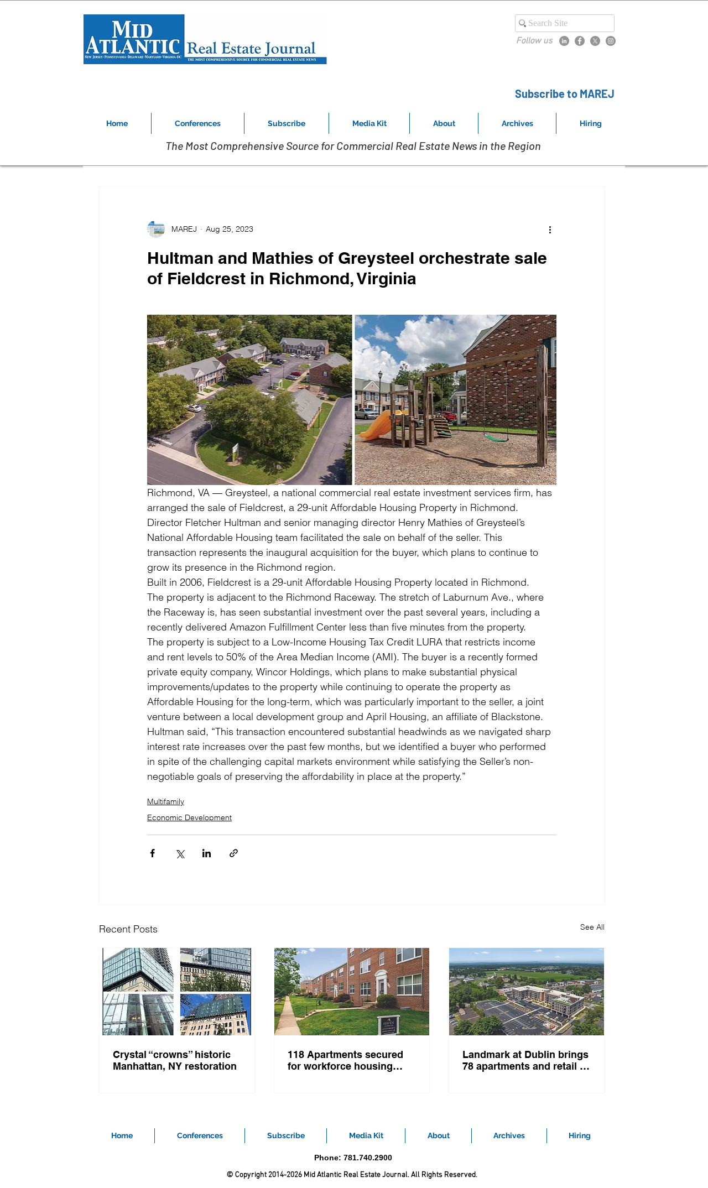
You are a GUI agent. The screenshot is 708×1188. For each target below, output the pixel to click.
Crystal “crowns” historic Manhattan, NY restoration (175, 1060)
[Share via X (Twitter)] (179, 853)
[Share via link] (233, 853)
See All (592, 927)
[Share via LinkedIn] (206, 853)
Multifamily (165, 801)
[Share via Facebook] (152, 853)
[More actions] (549, 229)
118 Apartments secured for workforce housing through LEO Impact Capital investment (345, 1060)
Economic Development (189, 817)
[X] (595, 41)
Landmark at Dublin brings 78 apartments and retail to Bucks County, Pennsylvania (525, 1060)
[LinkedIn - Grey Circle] (564, 41)
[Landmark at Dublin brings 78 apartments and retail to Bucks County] (526, 991)
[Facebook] (580, 41)
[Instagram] (611, 41)
